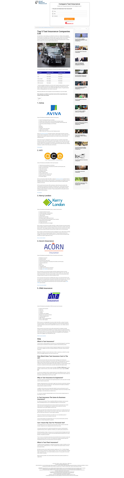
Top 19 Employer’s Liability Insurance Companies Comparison (81, 87)
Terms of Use (69, 463)
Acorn (39, 80)
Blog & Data (55, 463)
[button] (57, 72)
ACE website (39, 192)
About (58, 463)
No (54, 13)
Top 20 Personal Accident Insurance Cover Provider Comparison (80, 148)
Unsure (56, 16)
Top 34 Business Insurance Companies (80, 52)
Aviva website (39, 147)
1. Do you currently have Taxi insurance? (62, 8)
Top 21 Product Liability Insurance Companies (80, 111)
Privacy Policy (65, 463)
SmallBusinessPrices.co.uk (40, 2)
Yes (55, 11)
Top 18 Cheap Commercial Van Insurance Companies (80, 76)
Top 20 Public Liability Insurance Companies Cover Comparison (81, 39)
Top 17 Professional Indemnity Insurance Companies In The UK (79, 63)
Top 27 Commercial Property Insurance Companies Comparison (81, 123)
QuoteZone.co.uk (71, 21)
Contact (60, 463)
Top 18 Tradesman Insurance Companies (81, 160)
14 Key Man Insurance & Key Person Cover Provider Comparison (81, 183)
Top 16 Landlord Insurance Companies (81, 100)
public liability (44, 269)
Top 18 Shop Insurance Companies (80, 172)
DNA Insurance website (41, 335)
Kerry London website (41, 237)
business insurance (44, 133)
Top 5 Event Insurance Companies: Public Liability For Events (81, 135)
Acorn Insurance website (41, 285)
